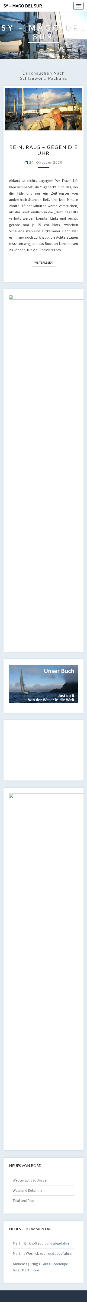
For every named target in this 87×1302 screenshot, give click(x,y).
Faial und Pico (23, 1200)
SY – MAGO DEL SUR (22, 6)
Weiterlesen (44, 262)
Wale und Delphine (27, 1190)
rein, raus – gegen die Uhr (43, 150)
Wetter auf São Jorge (29, 1180)
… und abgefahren (56, 1243)
